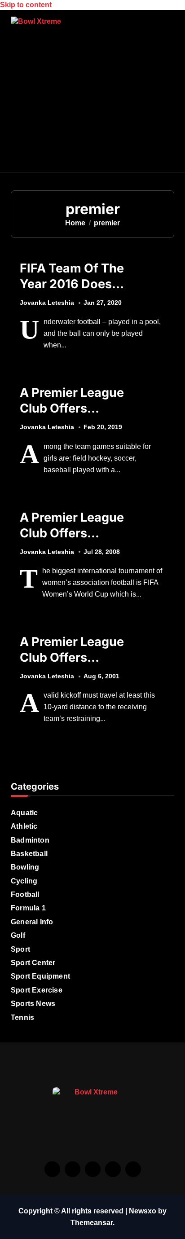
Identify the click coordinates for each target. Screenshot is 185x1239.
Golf (18, 935)
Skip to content (26, 5)
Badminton (30, 840)
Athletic (24, 826)
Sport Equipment (40, 976)
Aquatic (24, 813)
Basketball (29, 853)
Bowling (25, 867)
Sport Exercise (36, 990)
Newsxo (142, 1211)
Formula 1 (28, 908)
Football (25, 894)
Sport (20, 949)
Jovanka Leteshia (47, 302)
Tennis (22, 1017)
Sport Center (33, 963)
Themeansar (91, 1222)
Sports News (33, 1003)
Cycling (24, 881)
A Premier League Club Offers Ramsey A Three (72, 408)
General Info (32, 922)
